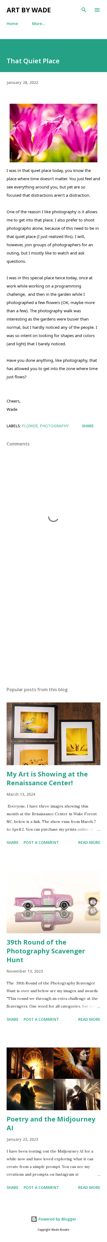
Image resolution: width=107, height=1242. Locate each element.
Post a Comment (41, 842)
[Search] (84, 10)
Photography (54, 425)
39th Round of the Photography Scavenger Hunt (46, 950)
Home (12, 23)
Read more (89, 842)
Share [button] (88, 425)
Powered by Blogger (56, 1219)
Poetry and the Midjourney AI (51, 1123)
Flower (30, 425)
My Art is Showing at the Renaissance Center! (47, 778)
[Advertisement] (53, 630)
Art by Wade (29, 9)
